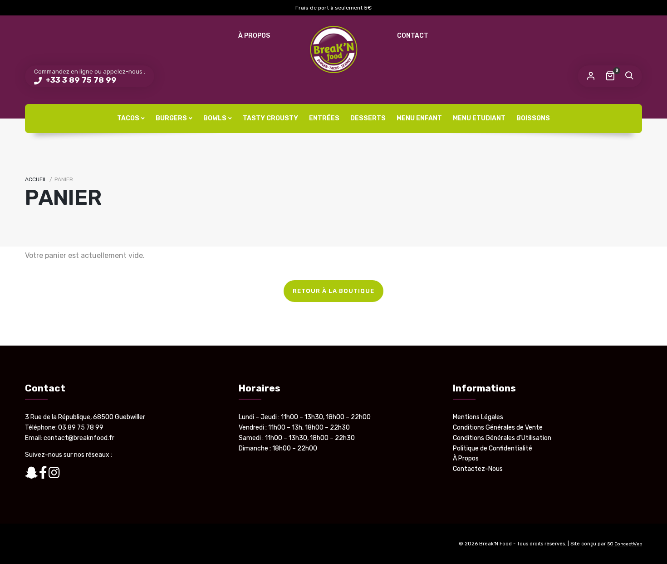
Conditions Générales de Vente (498, 427)
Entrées (324, 118)
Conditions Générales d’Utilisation (502, 438)
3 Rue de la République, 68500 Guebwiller (85, 417)
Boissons (533, 118)
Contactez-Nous (478, 469)
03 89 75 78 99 (80, 427)
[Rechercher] (629, 76)
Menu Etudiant (479, 118)
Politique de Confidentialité (492, 448)
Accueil (36, 179)
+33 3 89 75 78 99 (80, 79)
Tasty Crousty (270, 118)
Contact (412, 36)
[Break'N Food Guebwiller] (333, 49)
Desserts (368, 118)
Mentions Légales (478, 417)
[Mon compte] (591, 76)
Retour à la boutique (333, 290)
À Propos (254, 36)
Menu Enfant (419, 118)
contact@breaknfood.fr (79, 438)
